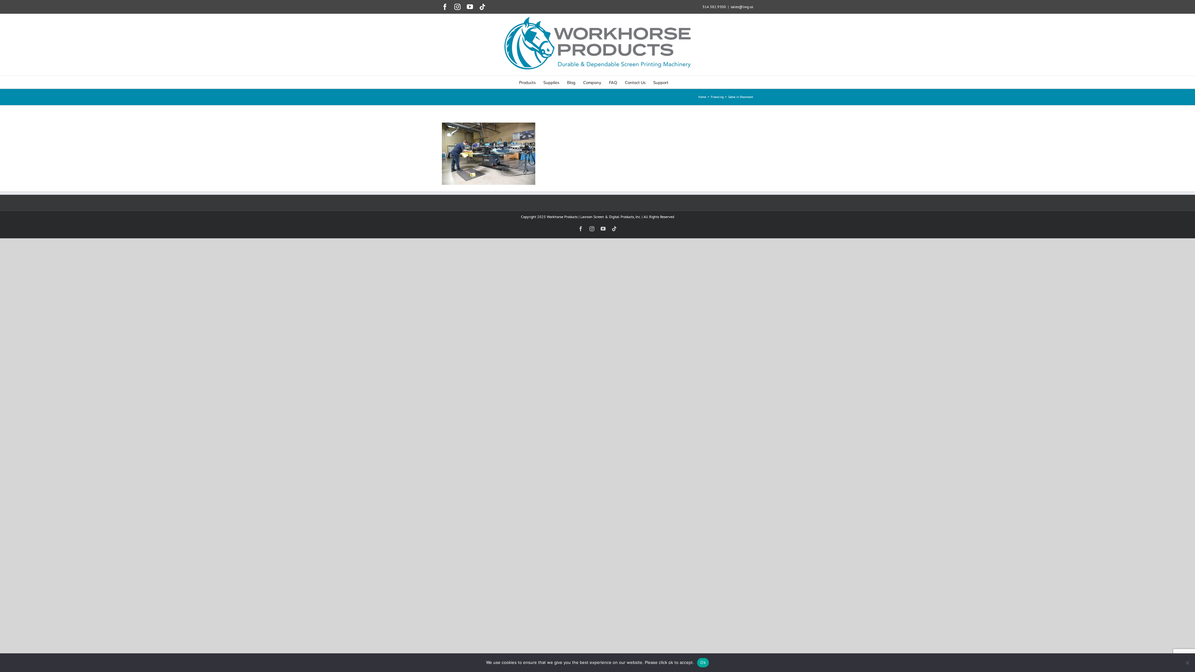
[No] (1187, 663)
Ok (703, 662)
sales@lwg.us (742, 6)
